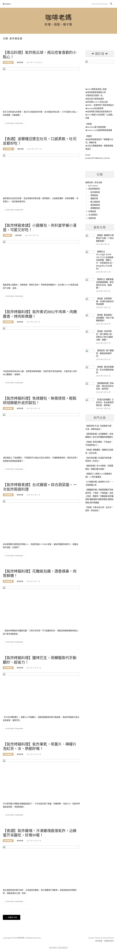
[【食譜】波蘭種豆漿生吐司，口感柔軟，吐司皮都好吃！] (41, 173)
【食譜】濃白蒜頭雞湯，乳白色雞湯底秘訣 (105, 369)
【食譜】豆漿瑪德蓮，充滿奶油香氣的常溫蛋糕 (105, 301)
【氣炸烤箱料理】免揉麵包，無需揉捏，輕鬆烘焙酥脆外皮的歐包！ (39, 400)
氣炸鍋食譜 (8, 62)
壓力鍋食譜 (95, 201)
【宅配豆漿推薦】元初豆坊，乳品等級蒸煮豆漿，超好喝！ (105, 402)
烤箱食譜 (7, 235)
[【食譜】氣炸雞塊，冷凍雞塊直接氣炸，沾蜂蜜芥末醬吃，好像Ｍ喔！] (41, 865)
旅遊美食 (92, 218)
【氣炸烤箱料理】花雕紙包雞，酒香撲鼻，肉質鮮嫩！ (39, 573)
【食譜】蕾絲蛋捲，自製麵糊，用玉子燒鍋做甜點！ (105, 317)
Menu (8, 4)
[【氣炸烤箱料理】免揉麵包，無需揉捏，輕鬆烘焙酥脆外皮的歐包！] (41, 433)
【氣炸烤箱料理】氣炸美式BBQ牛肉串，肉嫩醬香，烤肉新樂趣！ (40, 314)
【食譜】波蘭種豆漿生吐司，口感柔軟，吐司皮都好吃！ (39, 141)
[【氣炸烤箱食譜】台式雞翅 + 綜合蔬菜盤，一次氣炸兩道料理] (41, 519)
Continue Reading (14, 123)
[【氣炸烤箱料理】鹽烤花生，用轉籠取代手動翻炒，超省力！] (41, 692)
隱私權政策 (63, 947)
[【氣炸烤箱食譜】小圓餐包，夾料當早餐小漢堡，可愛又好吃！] (41, 260)
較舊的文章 (12, 917)
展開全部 (89, 182)
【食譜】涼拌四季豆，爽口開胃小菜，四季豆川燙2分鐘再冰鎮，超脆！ (105, 335)
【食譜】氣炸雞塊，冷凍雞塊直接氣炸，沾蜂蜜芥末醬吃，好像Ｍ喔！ (39, 833)
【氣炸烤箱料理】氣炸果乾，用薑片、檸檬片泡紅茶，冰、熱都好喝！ (39, 746)
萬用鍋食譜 (95, 205)
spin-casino (93, 185)
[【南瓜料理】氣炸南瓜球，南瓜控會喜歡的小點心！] (41, 87)
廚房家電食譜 (94, 188)
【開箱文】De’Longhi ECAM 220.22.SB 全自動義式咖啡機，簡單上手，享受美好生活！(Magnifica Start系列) (105, 260)
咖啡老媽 (58, 17)
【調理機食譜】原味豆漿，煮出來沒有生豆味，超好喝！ (105, 386)
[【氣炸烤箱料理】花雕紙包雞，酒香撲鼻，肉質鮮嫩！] (41, 606)
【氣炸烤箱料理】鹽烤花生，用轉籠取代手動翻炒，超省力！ (39, 660)
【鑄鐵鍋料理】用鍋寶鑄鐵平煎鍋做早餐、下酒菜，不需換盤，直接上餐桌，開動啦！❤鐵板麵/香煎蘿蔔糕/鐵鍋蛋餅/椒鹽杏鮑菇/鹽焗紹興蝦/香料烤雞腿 (99, 496)
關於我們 (53, 947)
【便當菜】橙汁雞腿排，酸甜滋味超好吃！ (105, 353)
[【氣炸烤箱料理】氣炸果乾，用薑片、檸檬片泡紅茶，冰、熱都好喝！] (41, 779)
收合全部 (98, 182)
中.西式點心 (8, 149)
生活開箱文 (93, 214)
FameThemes (108, 938)
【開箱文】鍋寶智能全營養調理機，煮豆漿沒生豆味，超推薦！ (105, 283)
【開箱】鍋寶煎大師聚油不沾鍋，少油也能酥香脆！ (105, 238)
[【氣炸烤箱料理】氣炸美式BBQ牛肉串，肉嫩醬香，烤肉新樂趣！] (41, 346)
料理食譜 (92, 211)
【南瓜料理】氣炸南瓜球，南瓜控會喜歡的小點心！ (39, 54)
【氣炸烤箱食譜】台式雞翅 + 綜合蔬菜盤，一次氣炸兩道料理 (40, 487)
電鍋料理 (94, 198)
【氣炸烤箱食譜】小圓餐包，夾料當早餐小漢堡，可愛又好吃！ (39, 227)
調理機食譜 (95, 208)
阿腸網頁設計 (109, 941)
